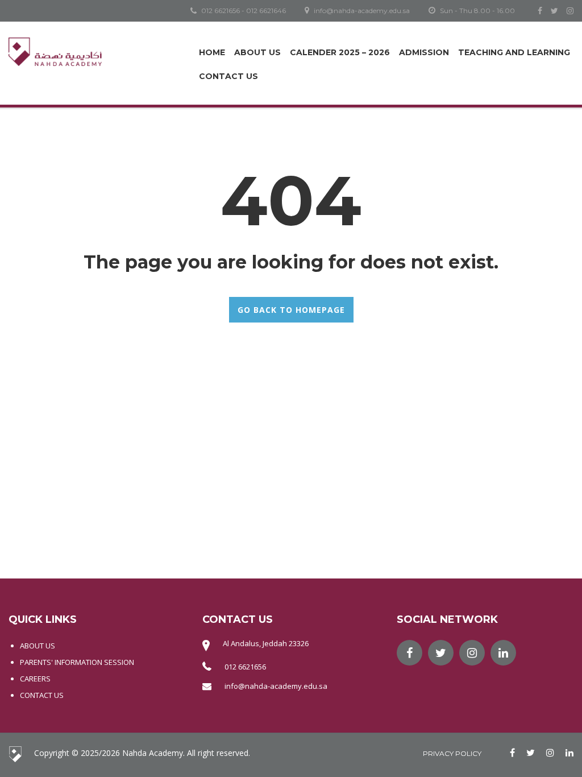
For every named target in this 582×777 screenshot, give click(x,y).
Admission (424, 52)
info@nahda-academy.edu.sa (276, 686)
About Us (257, 52)
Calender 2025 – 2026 (340, 52)
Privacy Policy (452, 753)
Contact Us (228, 76)
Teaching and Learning (514, 52)
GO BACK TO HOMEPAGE (291, 309)
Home (212, 52)
